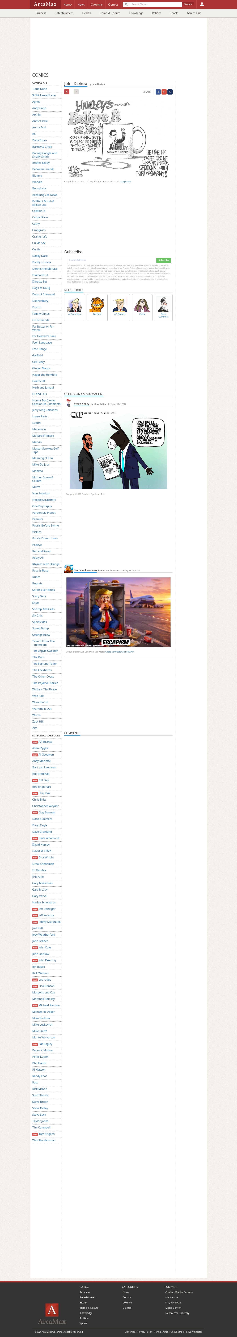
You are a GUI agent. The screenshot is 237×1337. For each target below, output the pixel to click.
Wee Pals (38, 696)
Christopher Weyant (45, 806)
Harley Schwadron (44, 902)
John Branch (40, 941)
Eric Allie (38, 877)
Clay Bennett (44, 812)
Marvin (37, 442)
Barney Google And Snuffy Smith (44, 154)
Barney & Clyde (42, 147)
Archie (36, 114)
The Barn (38, 657)
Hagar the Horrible (44, 375)
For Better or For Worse (43, 328)
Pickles (36, 532)
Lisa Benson (43, 986)
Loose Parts (40, 416)
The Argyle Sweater (45, 651)
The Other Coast (43, 676)
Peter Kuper (40, 1057)
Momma (37, 471)
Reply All (38, 558)
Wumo (36, 715)
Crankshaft (39, 236)
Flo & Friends (40, 320)
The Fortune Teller (44, 664)
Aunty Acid (39, 127)
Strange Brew (41, 635)
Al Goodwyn (43, 754)
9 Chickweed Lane (44, 95)
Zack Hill (38, 721)
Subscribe (163, 260)
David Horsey (41, 844)
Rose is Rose (40, 570)
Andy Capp (39, 108)
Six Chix (37, 615)
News (126, 1292)
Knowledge (136, 13)
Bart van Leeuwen (44, 767)
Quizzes (127, 1307)
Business (41, 13)
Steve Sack (39, 1114)
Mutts (36, 487)
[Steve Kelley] (68, 402)
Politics (156, 13)
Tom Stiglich (43, 1134)
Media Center (173, 1307)
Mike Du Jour (40, 464)
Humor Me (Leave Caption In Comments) (46, 402)
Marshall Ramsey (43, 999)
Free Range (39, 349)
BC (34, 134)
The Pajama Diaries (45, 683)
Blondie (37, 182)
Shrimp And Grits (43, 609)
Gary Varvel (39, 896)
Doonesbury (40, 301)
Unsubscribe (177, 1331)
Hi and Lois (39, 394)
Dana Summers (42, 819)
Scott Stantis (40, 1095)
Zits (34, 728)
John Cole (42, 947)
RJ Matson (38, 1069)
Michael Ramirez (46, 1005)
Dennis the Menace (45, 269)
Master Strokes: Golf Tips (45, 450)
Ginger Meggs (41, 368)
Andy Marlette (41, 761)
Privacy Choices (194, 1331)
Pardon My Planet (44, 513)
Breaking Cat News (44, 195)
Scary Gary (39, 596)
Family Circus (41, 314)
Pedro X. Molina (42, 1050)
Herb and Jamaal (43, 387)
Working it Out (42, 709)
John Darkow (40, 954)
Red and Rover (41, 551)
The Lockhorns (42, 670)
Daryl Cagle (39, 825)
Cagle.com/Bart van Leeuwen (119, 651)
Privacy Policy (145, 1331)
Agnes (36, 102)
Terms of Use (161, 1331)
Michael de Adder (43, 1012)
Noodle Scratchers (44, 500)
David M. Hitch (41, 851)
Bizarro (37, 175)
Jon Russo (38, 967)
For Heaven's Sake (44, 336)
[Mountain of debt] (66, 91)
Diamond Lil (40, 275)
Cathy (36, 224)
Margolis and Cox (43, 992)
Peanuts (37, 519)
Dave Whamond (46, 838)
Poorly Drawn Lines (45, 538)
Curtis (36, 249)
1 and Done (39, 89)
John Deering (44, 960)
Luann (36, 423)
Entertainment (64, 13)
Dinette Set (39, 281)
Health (86, 13)
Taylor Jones (40, 1121)
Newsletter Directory (177, 1313)
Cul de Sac (38, 243)
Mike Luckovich (42, 1024)
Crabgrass (39, 230)
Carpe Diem (40, 217)
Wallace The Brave (44, 689)
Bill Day (41, 780)
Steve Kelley (40, 1108)
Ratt (35, 1082)
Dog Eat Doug (41, 288)
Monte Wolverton (43, 1037)
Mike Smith (39, 1031)
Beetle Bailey (41, 163)
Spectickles (39, 622)
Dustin (36, 307)
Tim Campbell (41, 1127)
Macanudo (39, 429)
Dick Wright (43, 857)
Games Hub (194, 13)
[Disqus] (118, 871)
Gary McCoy (40, 889)
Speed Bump (40, 628)
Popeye (37, 545)
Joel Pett (37, 928)
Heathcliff (38, 381)
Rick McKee (39, 1089)
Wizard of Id (40, 702)
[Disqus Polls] (118, 779)
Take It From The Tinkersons (43, 643)
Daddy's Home (41, 262)
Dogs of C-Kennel (43, 294)
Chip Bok (41, 793)
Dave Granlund (42, 832)
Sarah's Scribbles (43, 590)
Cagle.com (126, 181)
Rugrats (37, 583)
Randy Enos (39, 1076)
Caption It (38, 211)
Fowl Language (42, 342)
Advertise (130, 1331)
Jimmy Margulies (46, 922)
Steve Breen (40, 1102)
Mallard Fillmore (43, 436)
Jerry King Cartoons (45, 410)
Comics (127, 1297)
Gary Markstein (42, 883)
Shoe (35, 603)
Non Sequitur (41, 493)
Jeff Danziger (44, 909)
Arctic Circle (40, 121)
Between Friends (43, 169)
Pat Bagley (42, 1044)
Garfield (37, 355)
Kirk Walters (40, 973)
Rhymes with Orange (46, 564)
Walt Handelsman (44, 1140)
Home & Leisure (110, 13)
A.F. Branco (42, 742)
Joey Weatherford (43, 934)
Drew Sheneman (43, 864)
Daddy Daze (40, 256)
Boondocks (39, 188)
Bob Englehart (41, 787)
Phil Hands (39, 1063)
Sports (174, 13)
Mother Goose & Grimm (42, 479)
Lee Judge (42, 979)
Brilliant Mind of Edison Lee (43, 203)
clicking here (93, 282)
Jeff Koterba (43, 915)
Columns (128, 1302)
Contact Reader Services (179, 1292)
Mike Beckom (41, 1018)
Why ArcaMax (173, 1302)
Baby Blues (39, 140)
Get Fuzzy (38, 362)
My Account (172, 1297)
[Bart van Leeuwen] (68, 569)
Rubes (36, 577)
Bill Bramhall (41, 774)
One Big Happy (42, 506)
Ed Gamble (39, 870)
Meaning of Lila (42, 458)
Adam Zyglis (40, 748)
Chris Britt (39, 799)
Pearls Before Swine (45, 525)
